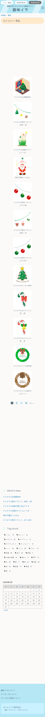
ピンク (22, 548)
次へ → (32, 403)
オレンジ (23, 535)
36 (26, 403)
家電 (30, 553)
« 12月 (5, 610)
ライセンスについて (9, 694)
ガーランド (25, 539)
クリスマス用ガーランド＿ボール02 (23, 203)
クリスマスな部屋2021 (22, 97)
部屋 (18, 566)
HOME (3, 15)
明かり (25, 557)
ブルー (34, 548)
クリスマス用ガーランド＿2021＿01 (23, 231)
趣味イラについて (8, 690)
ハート (10, 548)
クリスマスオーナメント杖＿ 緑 (23, 311)
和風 (9, 553)
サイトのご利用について (10, 698)
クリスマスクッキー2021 (23, 285)
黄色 (29, 566)
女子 (20, 553)
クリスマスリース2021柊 (23, 366)
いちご (10, 535)
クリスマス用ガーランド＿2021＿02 (23, 123)
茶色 (36, 562)
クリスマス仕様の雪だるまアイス (16, 506)
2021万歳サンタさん (22, 177)
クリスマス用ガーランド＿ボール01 (23, 259)
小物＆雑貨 (11, 557)
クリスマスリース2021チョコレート (23, 392)
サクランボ (11, 544)
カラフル (10, 539)
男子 (36, 557)
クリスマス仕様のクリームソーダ (23, 151)
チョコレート (27, 544)
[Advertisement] (22, 50)
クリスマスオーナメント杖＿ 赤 (23, 339)
